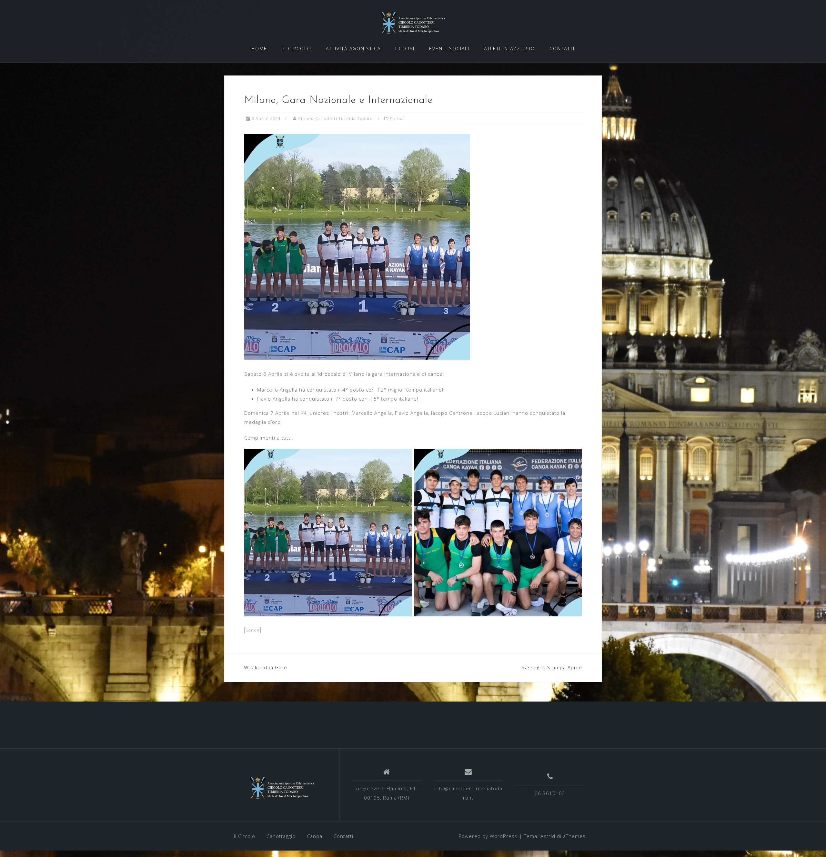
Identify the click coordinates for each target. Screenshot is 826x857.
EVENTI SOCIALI (449, 48)
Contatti (343, 836)
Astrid (547, 836)
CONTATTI (562, 48)
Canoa (397, 118)
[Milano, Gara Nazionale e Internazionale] (357, 246)
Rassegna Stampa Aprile (552, 667)
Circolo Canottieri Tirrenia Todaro (335, 118)
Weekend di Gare (265, 667)
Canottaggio (281, 836)
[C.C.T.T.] (282, 788)
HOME (259, 48)
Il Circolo (244, 836)
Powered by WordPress (488, 836)
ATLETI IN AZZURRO (509, 48)
